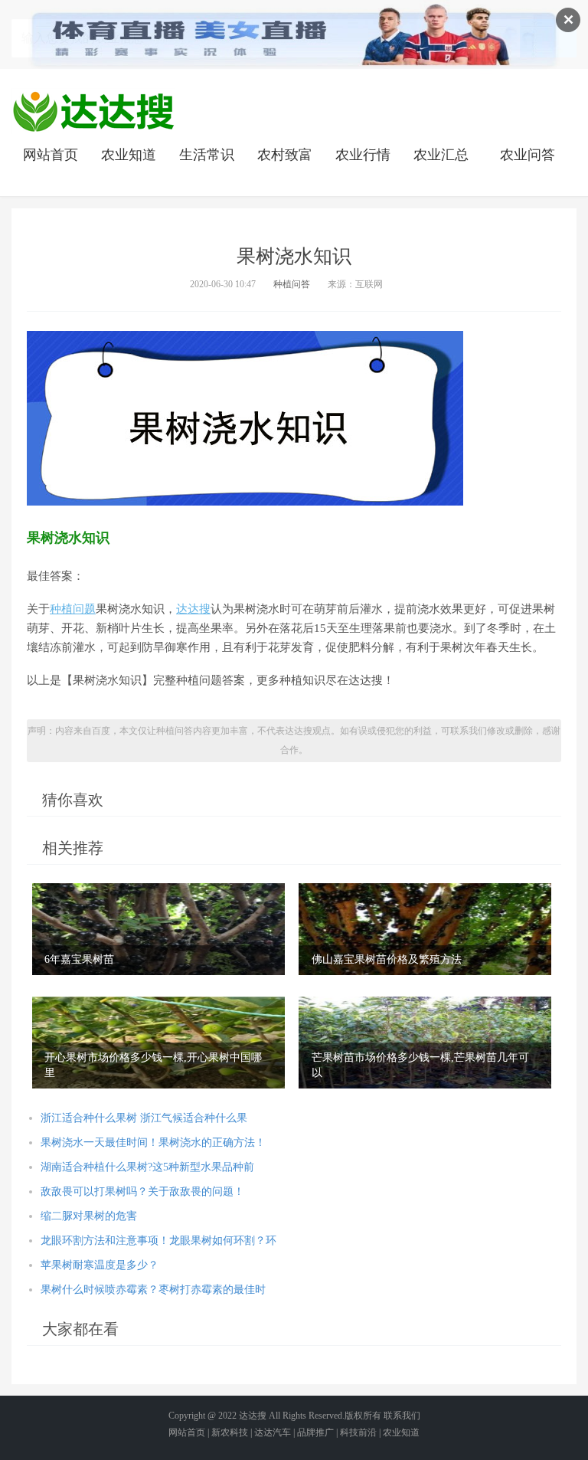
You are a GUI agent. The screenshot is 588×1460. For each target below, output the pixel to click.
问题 (84, 609)
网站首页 (50, 154)
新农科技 (229, 1432)
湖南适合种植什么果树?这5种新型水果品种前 (147, 1167)
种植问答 (291, 284)
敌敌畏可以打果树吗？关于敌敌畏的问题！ (142, 1191)
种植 (61, 609)
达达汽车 (272, 1432)
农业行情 (362, 154)
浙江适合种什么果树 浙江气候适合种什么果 (144, 1118)
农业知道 (128, 154)
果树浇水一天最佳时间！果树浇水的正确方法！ (153, 1142)
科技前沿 (358, 1432)
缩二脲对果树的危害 (89, 1216)
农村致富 (284, 154)
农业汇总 (441, 154)
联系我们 (402, 1415)
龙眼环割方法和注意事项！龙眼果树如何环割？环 (158, 1240)
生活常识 (206, 154)
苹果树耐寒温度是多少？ (99, 1265)
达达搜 (193, 609)
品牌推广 (315, 1432)
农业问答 (527, 154)
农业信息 (93, 111)
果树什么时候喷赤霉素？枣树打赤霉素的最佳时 (153, 1289)
